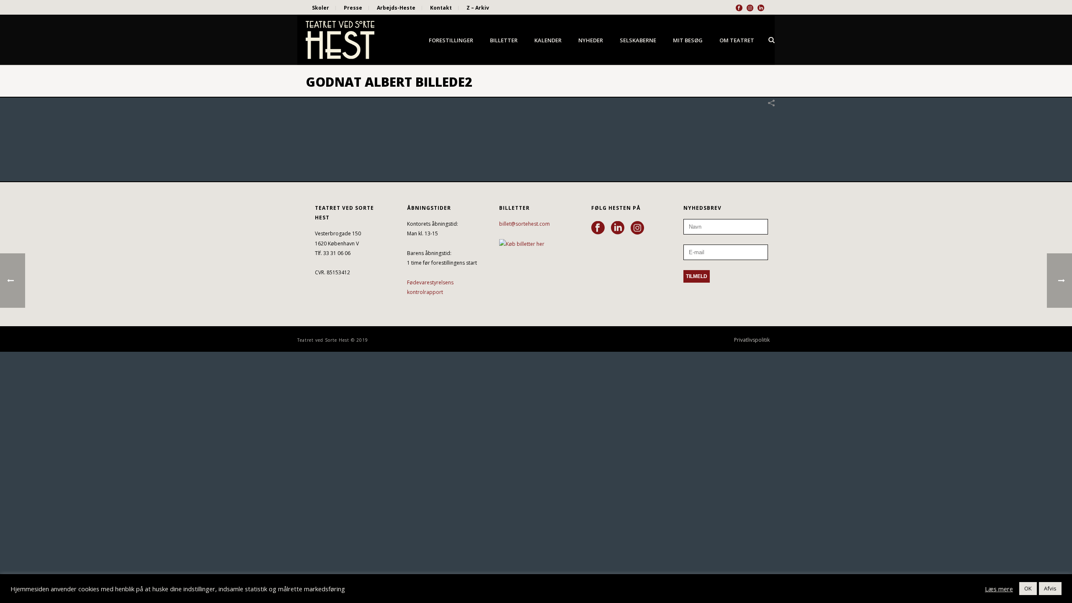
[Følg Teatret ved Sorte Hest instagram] (637, 228)
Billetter (504, 40)
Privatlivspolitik (752, 340)
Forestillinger (451, 40)
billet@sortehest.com (524, 223)
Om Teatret (736, 40)
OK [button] (1028, 588)
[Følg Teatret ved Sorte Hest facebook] (598, 228)
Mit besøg (688, 40)
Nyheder (590, 40)
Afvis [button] (1050, 588)
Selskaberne (638, 40)
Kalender (548, 40)
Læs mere (999, 589)
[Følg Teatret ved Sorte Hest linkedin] (617, 228)
